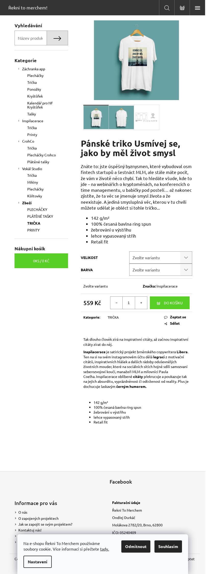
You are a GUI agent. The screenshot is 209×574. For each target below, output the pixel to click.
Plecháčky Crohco (41, 155)
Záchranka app (33, 68)
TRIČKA (33, 223)
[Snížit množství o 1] (116, 303)
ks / (41, 260)
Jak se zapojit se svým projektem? (45, 524)
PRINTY (33, 230)
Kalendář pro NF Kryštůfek (40, 105)
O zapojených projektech (38, 518)
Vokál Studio (32, 168)
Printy (32, 134)
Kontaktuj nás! (30, 530)
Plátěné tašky (38, 161)
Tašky (31, 114)
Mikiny (32, 182)
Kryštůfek (35, 96)
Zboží (27, 202)
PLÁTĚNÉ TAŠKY (40, 216)
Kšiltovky (34, 196)
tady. (104, 548)
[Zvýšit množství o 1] (141, 303)
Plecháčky (35, 75)
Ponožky (34, 89)
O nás (22, 512)
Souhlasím (168, 546)
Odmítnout (136, 546)
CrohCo (28, 141)
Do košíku (173, 302)
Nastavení (37, 561)
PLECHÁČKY (37, 209)
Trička (32, 82)
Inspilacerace (32, 120)
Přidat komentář (116, 458)
